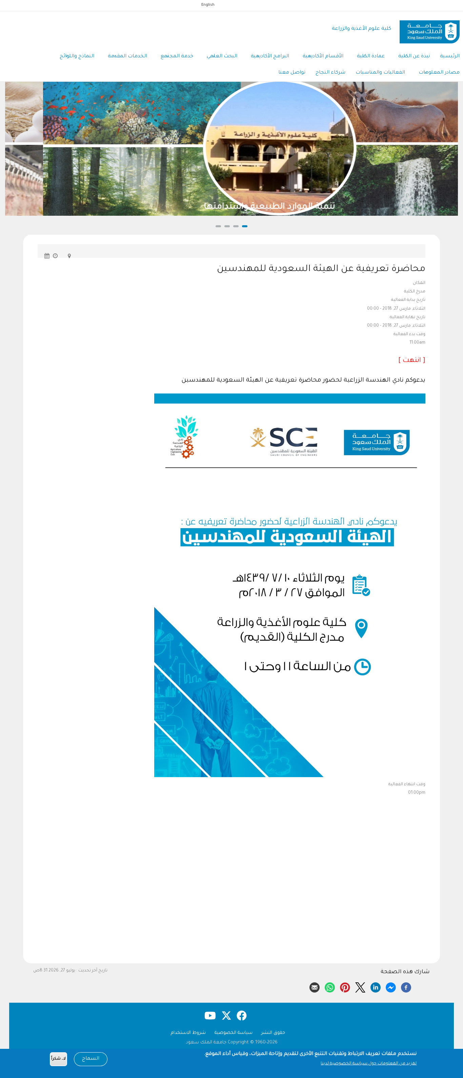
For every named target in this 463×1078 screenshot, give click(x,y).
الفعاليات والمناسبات (380, 73)
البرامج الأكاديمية (270, 56)
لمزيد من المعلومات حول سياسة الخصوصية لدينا (369, 1063)
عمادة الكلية (371, 56)
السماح (90, 1059)
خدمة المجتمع (177, 56)
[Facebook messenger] (391, 986)
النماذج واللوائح (77, 56)
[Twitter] (360, 986)
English (208, 5)
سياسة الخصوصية (234, 1033)
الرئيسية (450, 56)
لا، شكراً (58, 1059)
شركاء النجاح (330, 73)
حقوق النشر (273, 1033)
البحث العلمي (222, 56)
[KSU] (429, 29)
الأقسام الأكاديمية (323, 56)
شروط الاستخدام (188, 1033)
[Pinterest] (345, 986)
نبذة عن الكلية (414, 56)
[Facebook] (406, 986)
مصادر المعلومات (439, 73)
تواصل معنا (291, 73)
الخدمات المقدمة (127, 56)
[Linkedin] (375, 986)
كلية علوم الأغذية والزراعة (361, 29)
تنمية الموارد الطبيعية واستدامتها (231, 207)
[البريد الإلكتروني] (314, 986)
